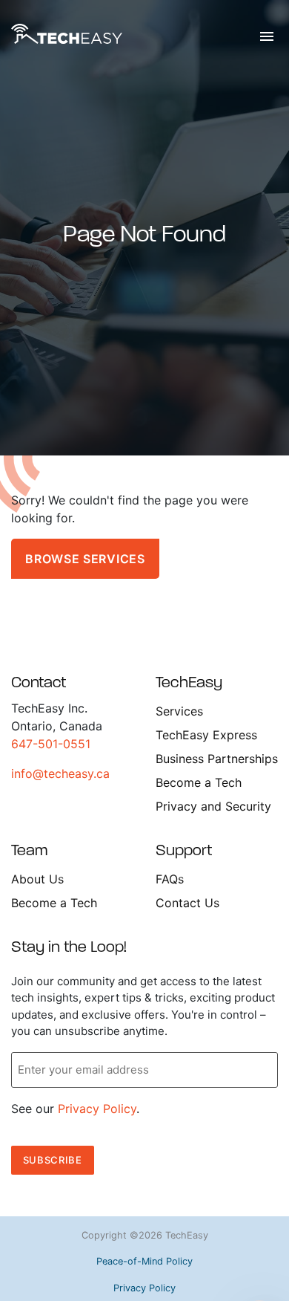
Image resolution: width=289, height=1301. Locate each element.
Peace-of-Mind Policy (144, 1261)
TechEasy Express (206, 734)
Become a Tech (199, 782)
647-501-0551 (50, 743)
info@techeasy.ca (60, 773)
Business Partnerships (217, 758)
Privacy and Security (213, 806)
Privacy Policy (97, 1108)
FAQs (170, 879)
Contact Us (187, 902)
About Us (37, 879)
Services (179, 711)
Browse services (85, 558)
